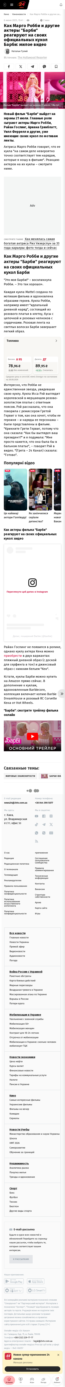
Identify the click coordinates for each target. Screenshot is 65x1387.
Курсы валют (17, 1066)
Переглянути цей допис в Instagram (27, 591)
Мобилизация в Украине (25, 1015)
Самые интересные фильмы (25, 1100)
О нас (7, 853)
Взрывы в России (19, 999)
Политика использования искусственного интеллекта (12, 902)
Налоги (14, 1079)
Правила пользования (15, 886)
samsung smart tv (36, 1290)
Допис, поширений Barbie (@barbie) (32, 636)
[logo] (22, 4)
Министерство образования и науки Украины (35, 1133)
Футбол (14, 1197)
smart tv (14, 1290)
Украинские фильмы (21, 1104)
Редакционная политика (16, 864)
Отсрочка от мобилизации (24, 1037)
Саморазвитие (17, 1147)
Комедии (14, 1113)
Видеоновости (17, 951)
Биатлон (14, 1206)
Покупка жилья (18, 1172)
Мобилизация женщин (22, 1028)
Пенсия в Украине (19, 1084)
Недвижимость (19, 1163)
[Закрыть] (58, 1354)
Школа (13, 1138)
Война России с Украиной (26, 971)
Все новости (18, 933)
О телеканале (11, 869)
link (36, 816)
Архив (38, 903)
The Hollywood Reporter (32, 57)
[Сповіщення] (61, 5)
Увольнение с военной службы (27, 1019)
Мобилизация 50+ (19, 1023)
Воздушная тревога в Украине (26, 989)
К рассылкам (21, 1259)
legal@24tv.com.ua (43, 1341)
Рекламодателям (12, 881)
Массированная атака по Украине (28, 994)
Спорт (13, 1188)
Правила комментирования (44, 869)
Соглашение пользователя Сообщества (42, 860)
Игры (37, 914)
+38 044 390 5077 (44, 802)
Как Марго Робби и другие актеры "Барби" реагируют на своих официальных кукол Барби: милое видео (45, 14)
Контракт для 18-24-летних (24, 1032)
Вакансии (40, 889)
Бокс (12, 1192)
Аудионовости (17, 955)
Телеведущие (11, 875)
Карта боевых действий (23, 980)
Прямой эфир (17, 946)
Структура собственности (42, 896)
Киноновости (19, 14)
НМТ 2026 (15, 1143)
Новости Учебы (19, 1129)
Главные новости (19, 937)
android (14, 1281)
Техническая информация (41, 877)
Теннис (13, 1201)
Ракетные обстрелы (20, 976)
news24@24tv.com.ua (15, 802)
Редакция (9, 858)
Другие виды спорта (21, 1210)
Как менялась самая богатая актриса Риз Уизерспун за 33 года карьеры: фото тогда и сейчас (31, 243)
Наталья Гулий (20, 51)
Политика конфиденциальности (15, 893)
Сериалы (14, 1118)
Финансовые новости (21, 1070)
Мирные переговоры (21, 985)
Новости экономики (22, 1057)
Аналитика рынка (19, 1167)
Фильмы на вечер (19, 1109)
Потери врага (17, 1003)
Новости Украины (19, 942)
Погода (13, 960)
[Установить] (32, 1362)
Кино (7, 14)
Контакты (40, 884)
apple (36, 1281)
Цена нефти (16, 1061)
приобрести (13, 656)
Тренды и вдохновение (22, 1177)
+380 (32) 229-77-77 (23, 1337)
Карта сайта (41, 908)
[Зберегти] (56, 66)
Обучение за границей (22, 1152)
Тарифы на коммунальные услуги (28, 1075)
